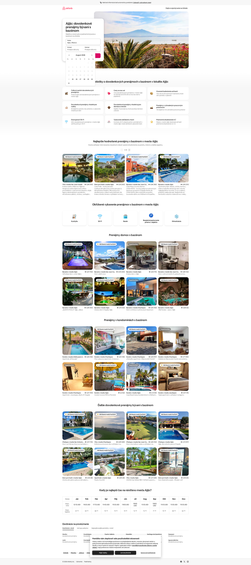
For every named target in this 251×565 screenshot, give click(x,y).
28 (84, 79)
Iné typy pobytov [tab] (82, 528)
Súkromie (79, 562)
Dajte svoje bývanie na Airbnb (176, 8)
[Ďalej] (129, 150)
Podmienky (87, 562)
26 (76, 79)
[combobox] (83, 42)
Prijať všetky (103, 553)
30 (92, 79)
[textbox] (74, 49)
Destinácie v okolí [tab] (68, 528)
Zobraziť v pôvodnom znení (142, 2)
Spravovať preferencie (148, 553)
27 (80, 79)
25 (72, 79)
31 (69, 83)
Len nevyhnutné (125, 553)
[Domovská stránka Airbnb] (67, 8)
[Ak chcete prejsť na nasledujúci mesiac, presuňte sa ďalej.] (91, 55)
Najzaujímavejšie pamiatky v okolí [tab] (102, 528)
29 (88, 79)
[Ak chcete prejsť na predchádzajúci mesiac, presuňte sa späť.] (69, 55)
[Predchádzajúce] (121, 150)
